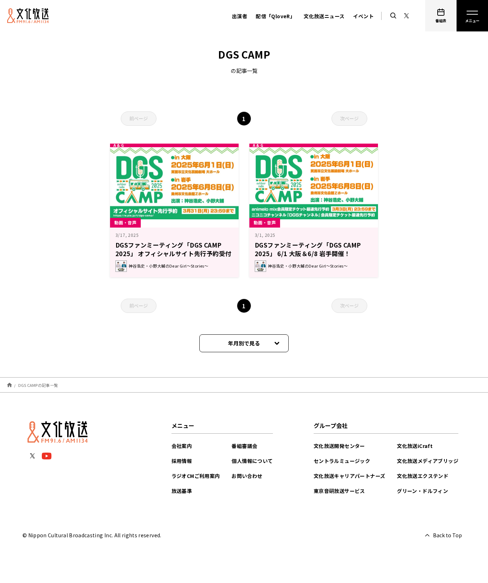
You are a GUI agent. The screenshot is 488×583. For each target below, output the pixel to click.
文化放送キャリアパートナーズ (349, 475)
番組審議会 (244, 445)
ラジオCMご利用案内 (195, 475)
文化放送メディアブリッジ (427, 460)
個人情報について (252, 460)
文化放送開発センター (339, 445)
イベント (363, 16)
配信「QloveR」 (275, 16)
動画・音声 (125, 222)
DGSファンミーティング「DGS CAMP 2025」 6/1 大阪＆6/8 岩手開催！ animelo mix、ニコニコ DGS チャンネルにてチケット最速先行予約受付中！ (313, 257)
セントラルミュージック (342, 460)
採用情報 (181, 460)
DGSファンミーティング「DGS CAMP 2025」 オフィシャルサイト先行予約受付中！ (173, 253)
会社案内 (181, 445)
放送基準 (181, 490)
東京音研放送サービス (339, 490)
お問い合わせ (246, 475)
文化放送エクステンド (422, 475)
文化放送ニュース (324, 16)
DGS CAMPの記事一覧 (38, 385)
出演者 (239, 16)
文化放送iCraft (415, 445)
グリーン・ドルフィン (422, 490)
